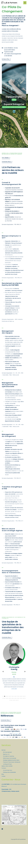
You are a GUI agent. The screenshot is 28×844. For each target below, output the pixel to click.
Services (3, 750)
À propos (4, 768)
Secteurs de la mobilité (7, 766)
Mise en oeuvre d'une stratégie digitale (12, 530)
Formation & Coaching (8, 756)
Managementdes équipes (8, 332)
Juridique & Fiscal (7, 764)
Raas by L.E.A (6, 754)
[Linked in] (14, 677)
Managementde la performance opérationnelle (10, 385)
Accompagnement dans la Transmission (11, 572)
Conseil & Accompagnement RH (11, 183)
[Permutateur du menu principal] (25, 2)
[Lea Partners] (9, 3)
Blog (3, 774)
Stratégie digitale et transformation (11, 760)
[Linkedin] (2, 829)
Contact (3, 776)
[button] (4, 696)
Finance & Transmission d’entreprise (11, 762)
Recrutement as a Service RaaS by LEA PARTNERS (12, 284)
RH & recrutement (7, 752)
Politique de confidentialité (9, 772)
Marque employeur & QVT (11, 237)
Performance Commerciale (9, 758)
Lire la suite (14, 688)
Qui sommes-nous (7, 770)
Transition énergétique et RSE (12, 488)
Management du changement (9, 435)
